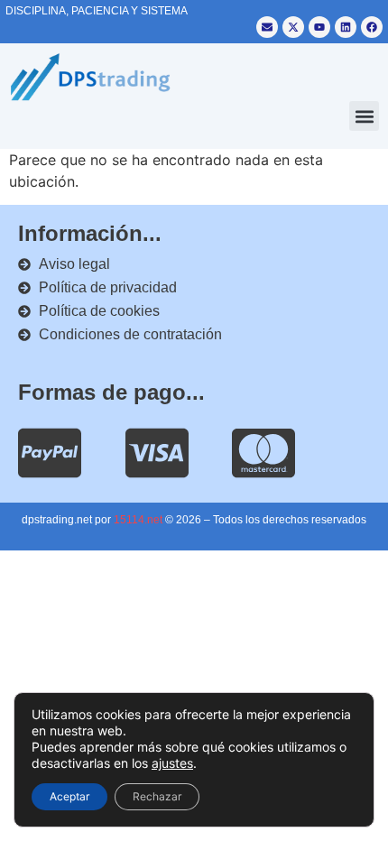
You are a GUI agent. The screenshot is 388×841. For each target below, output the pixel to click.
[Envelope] (267, 27)
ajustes (172, 763)
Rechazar (157, 796)
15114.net (138, 519)
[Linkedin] (345, 27)
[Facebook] (372, 27)
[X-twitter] (293, 27)
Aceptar (69, 796)
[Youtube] (319, 27)
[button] (364, 116)
